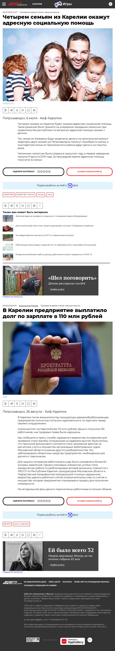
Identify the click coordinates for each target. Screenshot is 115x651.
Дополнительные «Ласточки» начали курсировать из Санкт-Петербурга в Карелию (54, 226)
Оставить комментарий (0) (89, 172)
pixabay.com (8, 103)
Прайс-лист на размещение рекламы (91, 582)
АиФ (5, 396)
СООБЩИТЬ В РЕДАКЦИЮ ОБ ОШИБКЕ (40, 585)
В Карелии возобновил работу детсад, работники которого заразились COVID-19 (54, 254)
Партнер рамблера (50, 640)
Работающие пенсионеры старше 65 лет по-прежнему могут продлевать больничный (56, 245)
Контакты (67, 582)
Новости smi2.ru (13, 296)
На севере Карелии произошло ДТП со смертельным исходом (45, 235)
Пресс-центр (54, 582)
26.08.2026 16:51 (10, 306)
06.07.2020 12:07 (10, 12)
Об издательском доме (35, 582)
